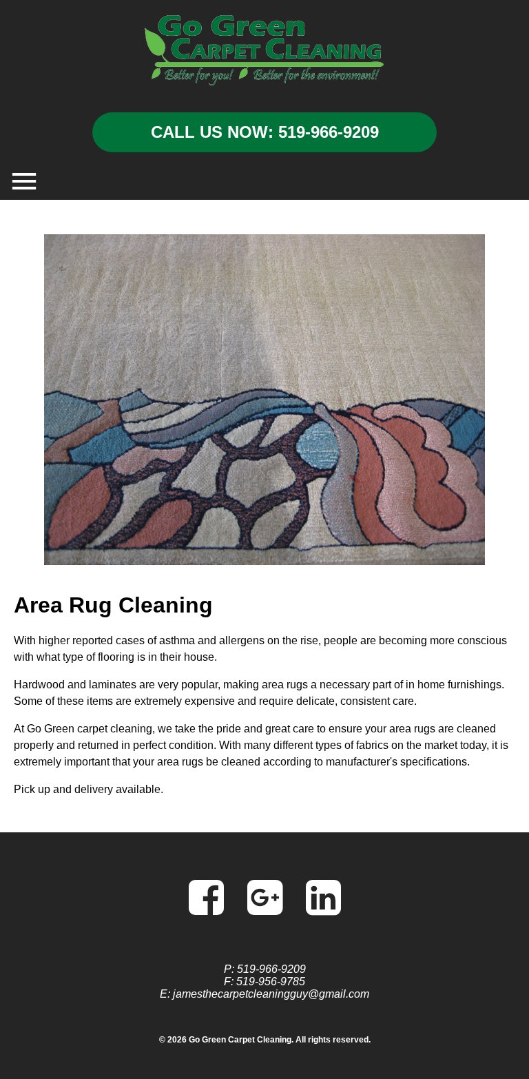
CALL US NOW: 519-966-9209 (265, 132)
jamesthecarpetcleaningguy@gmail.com (271, 994)
